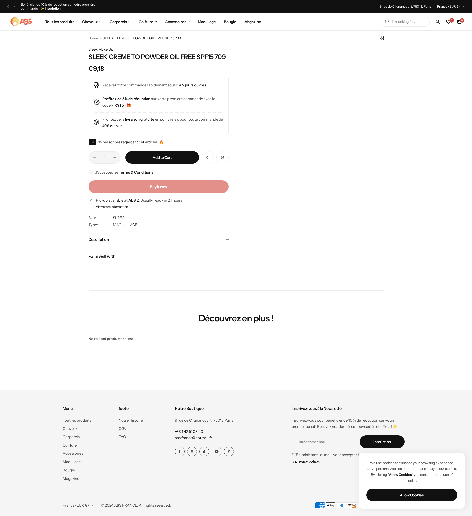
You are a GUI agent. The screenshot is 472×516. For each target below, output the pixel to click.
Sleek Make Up (100, 49)
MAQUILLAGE (125, 224)
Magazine (71, 478)
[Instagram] (192, 451)
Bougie (69, 470)
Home (93, 38)
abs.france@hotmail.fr (193, 437)
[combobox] (405, 22)
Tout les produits (77, 420)
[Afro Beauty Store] (21, 21)
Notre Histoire (131, 420)
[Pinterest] (229, 451)
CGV (123, 428)
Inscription (382, 441)
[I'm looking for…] (387, 22)
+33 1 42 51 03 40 (189, 431)
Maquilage (72, 461)
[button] (8, 6)
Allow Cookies (411, 495)
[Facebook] (180, 451)
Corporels (71, 437)
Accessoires (73, 453)
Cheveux (70, 428)
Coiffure (70, 445)
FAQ (122, 437)
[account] (437, 21)
